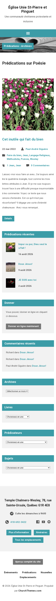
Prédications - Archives (18, 46)
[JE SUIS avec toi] (10, 285)
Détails (8, 218)
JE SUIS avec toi (27, 280)
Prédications (29, 572)
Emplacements (28, 577)
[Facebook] (37, 521)
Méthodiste (13, 159)
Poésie (25, 159)
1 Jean (10, 165)
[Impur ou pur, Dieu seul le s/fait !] (10, 249)
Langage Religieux (39, 155)
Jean (25, 155)
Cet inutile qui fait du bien (22, 139)
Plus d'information (19, 532)
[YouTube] (43, 521)
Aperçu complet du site (28, 561)
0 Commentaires (40, 165)
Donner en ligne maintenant (23, 326)
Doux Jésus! (25, 264)
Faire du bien (14, 155)
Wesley (34, 159)
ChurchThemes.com (29, 590)
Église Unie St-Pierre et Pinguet (27, 9)
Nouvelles (46, 572)
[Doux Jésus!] (10, 269)
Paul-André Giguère (37, 149)
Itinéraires (41, 532)
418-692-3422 (18, 522)
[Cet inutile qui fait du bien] (28, 127)
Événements (11, 572)
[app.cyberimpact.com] (49, 521)
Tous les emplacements (28, 540)
